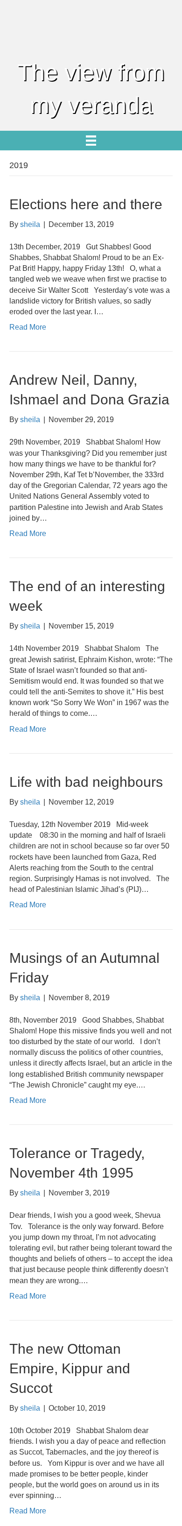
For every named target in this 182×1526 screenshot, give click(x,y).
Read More (27, 327)
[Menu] (91, 140)
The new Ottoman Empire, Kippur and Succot (69, 1368)
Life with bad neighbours (86, 782)
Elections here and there (85, 204)
